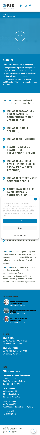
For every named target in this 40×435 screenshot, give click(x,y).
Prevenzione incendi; (21, 240)
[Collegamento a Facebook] (30, 6)
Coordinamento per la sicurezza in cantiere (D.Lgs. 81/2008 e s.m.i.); (20, 194)
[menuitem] (35, 6)
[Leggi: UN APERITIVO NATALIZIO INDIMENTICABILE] (6, 319)
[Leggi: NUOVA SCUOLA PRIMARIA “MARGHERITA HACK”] (6, 302)
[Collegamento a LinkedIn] (21, 6)
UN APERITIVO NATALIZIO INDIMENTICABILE (18, 319)
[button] (35, 199)
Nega (20, 228)
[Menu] (35, 6)
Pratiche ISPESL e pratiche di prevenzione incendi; (21, 150)
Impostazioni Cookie (20, 235)
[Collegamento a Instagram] (26, 6)
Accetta (20, 221)
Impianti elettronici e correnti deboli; (22, 180)
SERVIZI (5, 14)
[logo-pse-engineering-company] (16, 6)
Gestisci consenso (33, 430)
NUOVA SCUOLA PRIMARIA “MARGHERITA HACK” (19, 302)
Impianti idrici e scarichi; (17, 130)
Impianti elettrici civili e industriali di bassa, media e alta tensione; (21, 165)
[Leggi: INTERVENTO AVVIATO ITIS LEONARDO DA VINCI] (6, 311)
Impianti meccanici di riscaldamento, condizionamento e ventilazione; (21, 115)
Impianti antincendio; (21, 139)
